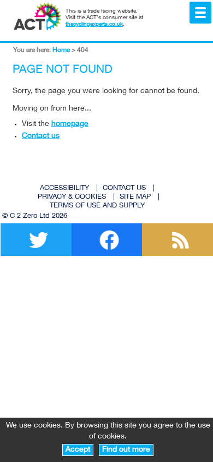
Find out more (126, 450)
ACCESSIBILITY (64, 188)
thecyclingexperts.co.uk (94, 24)
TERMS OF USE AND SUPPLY (97, 206)
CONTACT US (124, 188)
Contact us (41, 136)
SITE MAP (135, 197)
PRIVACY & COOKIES (72, 197)
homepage (69, 124)
